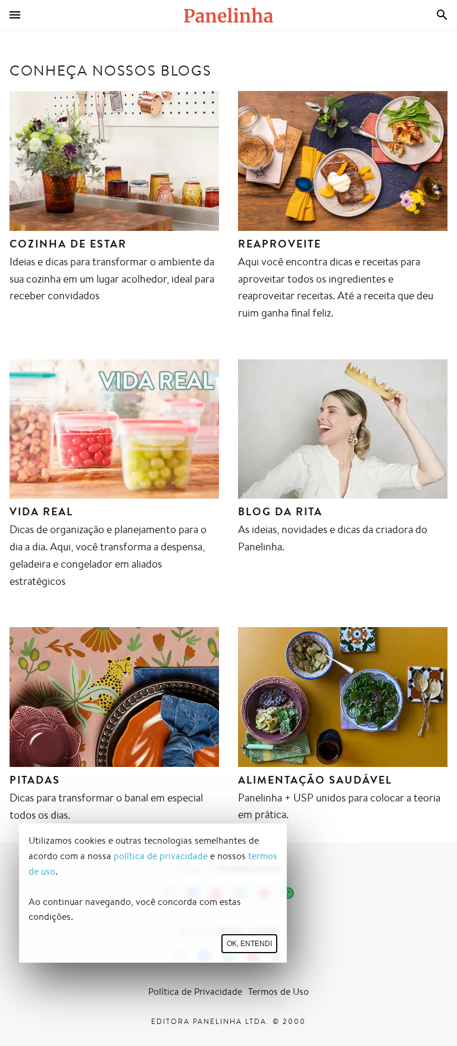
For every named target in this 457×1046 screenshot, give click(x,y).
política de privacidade (161, 856)
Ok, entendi (249, 943)
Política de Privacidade (195, 991)
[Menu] (15, 15)
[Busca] (442, 15)
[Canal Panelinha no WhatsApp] (288, 893)
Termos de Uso (278, 991)
